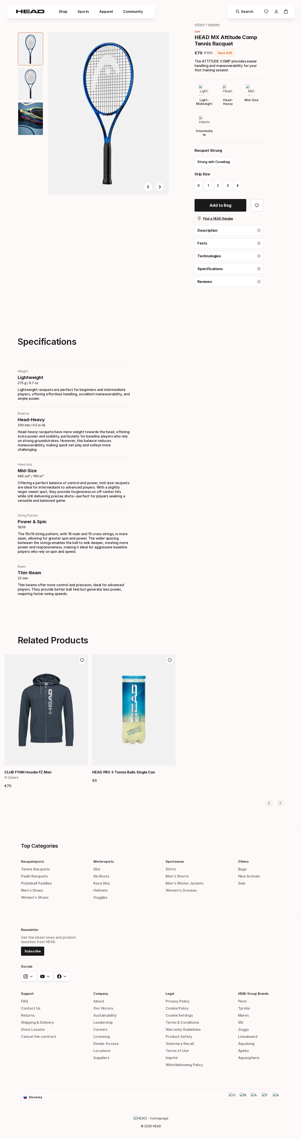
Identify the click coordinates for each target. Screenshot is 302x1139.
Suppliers (101, 1058)
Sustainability (105, 1015)
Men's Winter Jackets (184, 883)
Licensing (101, 1036)
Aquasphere (248, 1058)
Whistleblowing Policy (184, 1065)
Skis (96, 869)
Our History (103, 1008)
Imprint (172, 1058)
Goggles (100, 897)
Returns (28, 1015)
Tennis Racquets (35, 869)
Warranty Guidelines (183, 1029)
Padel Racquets (34, 876)
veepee (214, 24)
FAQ (24, 1001)
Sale (241, 883)
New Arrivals (249, 876)
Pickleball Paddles (36, 883)
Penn (242, 1001)
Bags (242, 869)
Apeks (243, 1050)
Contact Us (30, 1008)
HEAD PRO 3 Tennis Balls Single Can (123, 772)
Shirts (171, 869)
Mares (243, 1015)
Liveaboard (247, 1036)
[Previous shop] (269, 803)
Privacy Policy (177, 1001)
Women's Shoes (35, 897)
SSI (240, 1022)
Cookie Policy (177, 1008)
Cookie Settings (179, 1015)
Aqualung (246, 1043)
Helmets (100, 890)
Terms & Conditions (182, 1022)
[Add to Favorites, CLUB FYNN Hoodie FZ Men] (82, 660)
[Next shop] (280, 803)
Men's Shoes (32, 890)
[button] (63, 11)
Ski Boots (101, 876)
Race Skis (101, 883)
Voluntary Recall (180, 1043)
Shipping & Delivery (37, 1022)
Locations (101, 1050)
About (98, 1001)
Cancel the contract (38, 1036)
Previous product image (148, 187)
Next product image (160, 187)
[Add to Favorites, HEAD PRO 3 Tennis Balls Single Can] (170, 660)
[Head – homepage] (30, 11)
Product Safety (179, 1036)
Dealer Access (106, 1043)
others (200, 24)
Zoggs (243, 1029)
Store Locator (33, 1029)
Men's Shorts (177, 876)
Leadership (103, 1022)
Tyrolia (244, 1008)
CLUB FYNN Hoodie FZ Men (28, 772)
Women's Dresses (181, 890)
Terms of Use (177, 1050)
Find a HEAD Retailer (218, 218)
